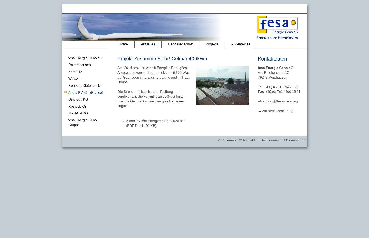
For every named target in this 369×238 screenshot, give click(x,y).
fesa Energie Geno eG (85, 58)
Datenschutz (295, 140)
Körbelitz (75, 72)
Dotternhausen (79, 65)
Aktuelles (148, 44)
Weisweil (75, 79)
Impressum (270, 140)
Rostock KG (77, 106)
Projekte (212, 44)
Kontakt (248, 140)
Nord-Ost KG (78, 113)
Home (123, 44)
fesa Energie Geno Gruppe (82, 122)
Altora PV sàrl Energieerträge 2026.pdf (155, 121)
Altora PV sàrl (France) (85, 92)
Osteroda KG (78, 99)
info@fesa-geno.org (283, 101)
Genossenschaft (180, 44)
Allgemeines (240, 44)
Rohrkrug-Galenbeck (84, 85)
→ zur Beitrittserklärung (275, 111)
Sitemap (229, 140)
